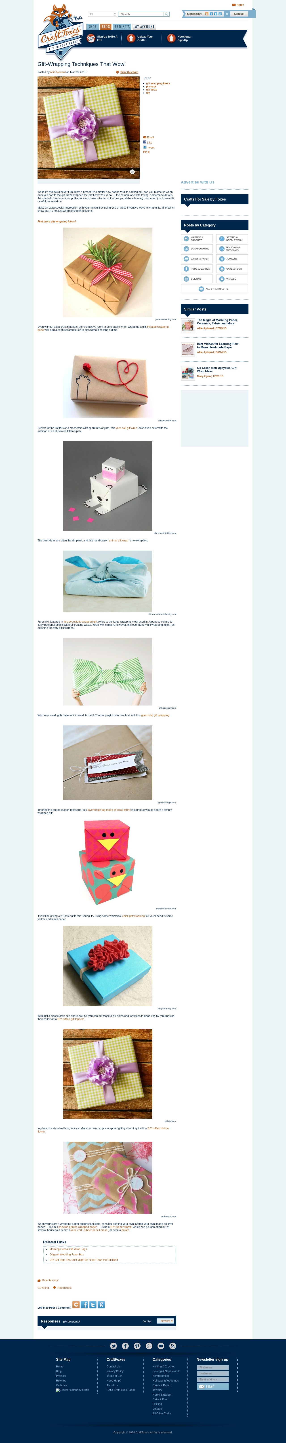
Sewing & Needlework (166, 1371)
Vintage (157, 1408)
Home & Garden (162, 1394)
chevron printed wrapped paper (78, 1227)
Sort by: (147, 1321)
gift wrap (151, 89)
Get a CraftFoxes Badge (121, 1390)
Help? (240, 4)
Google (220, 13)
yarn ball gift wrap (126, 428)
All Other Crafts (162, 1413)
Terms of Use (114, 1376)
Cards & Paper (161, 1385)
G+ (149, 1346)
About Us (112, 1385)
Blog (59, 1371)
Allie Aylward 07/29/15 (212, 328)
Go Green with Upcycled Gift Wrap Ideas (216, 369)
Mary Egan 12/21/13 (210, 376)
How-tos (61, 1380)
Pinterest (137, 1346)
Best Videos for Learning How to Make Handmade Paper (217, 345)
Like (149, 142)
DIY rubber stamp (121, 1227)
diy (148, 92)
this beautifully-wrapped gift (80, 621)
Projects (61, 1376)
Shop (92, 27)
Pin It (146, 152)
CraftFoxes (206, 13)
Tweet (150, 147)
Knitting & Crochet (164, 1366)
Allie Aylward (58, 72)
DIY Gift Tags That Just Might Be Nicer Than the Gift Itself (84, 1259)
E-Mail (161, 1346)
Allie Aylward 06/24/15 (212, 352)
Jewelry (157, 1390)
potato (125, 1230)
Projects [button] (122, 27)
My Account (144, 27)
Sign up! (239, 13)
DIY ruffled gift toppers (70, 1019)
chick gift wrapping (133, 916)
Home (59, 1366)
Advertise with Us (197, 182)
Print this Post (129, 72)
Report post (64, 1287)
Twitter (215, 13)
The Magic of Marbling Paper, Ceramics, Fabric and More (217, 321)
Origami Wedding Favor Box (67, 1254)
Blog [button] (105, 27)
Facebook (211, 13)
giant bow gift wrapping (155, 715)
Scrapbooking (161, 1376)
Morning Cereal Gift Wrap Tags (68, 1249)
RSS (172, 1346)
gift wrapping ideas (158, 83)
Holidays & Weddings (166, 1380)
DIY (150, 1128)
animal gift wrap (118, 540)
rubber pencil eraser (96, 1230)
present (151, 86)
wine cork (76, 1230)
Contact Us (113, 1366)
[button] (143, 38)
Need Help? (114, 1380)
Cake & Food (160, 1399)
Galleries (61, 1385)
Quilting (157, 1404)
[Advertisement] (107, 1292)
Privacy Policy (115, 1371)
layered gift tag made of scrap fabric (109, 809)
